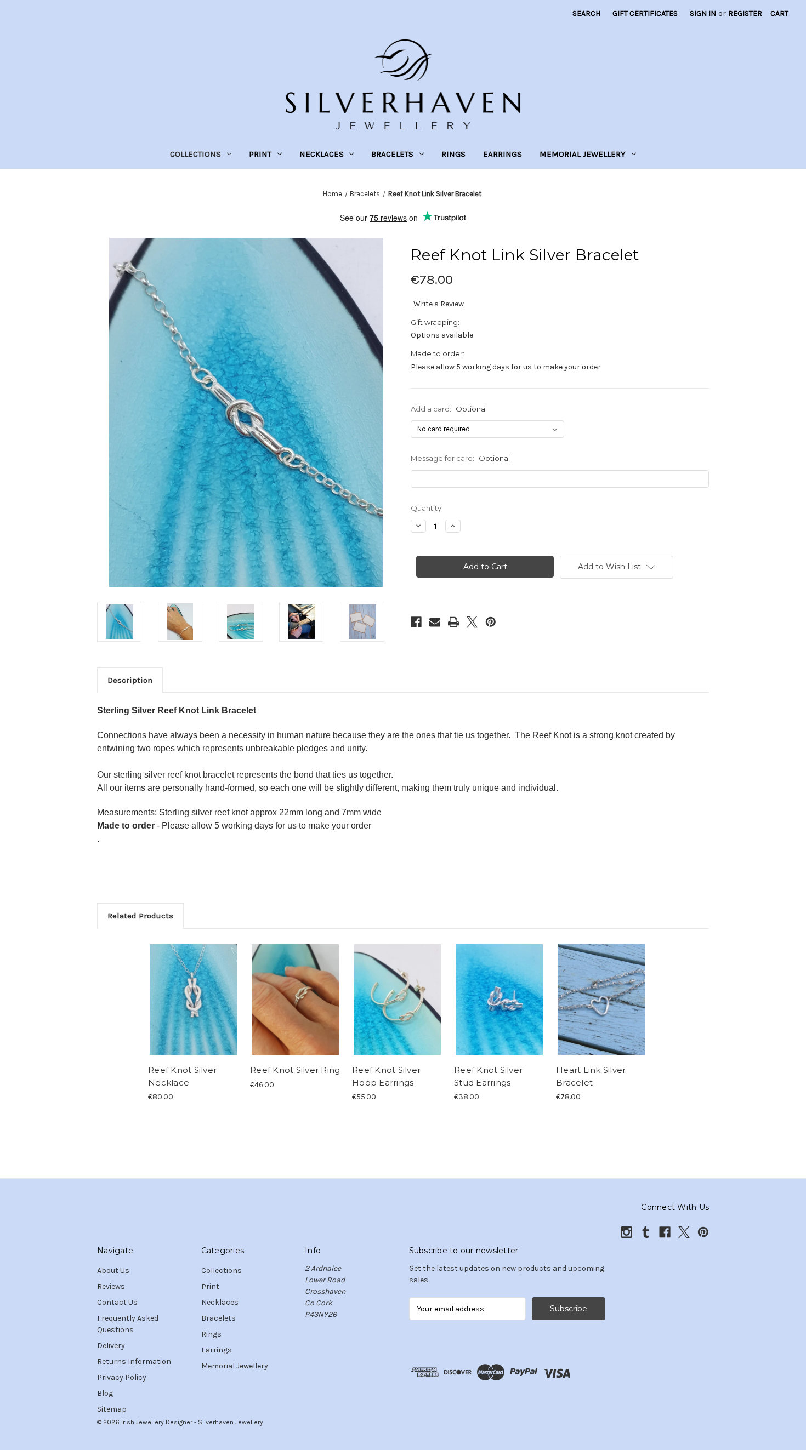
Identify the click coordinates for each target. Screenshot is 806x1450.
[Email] (434, 622)
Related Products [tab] (140, 916)
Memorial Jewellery (583, 154)
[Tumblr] (645, 1232)
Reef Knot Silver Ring (295, 1070)
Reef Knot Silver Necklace (182, 1076)
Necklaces (321, 154)
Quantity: (427, 508)
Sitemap (112, 1409)
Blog (105, 1393)
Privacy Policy (121, 1377)
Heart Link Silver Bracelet (591, 1076)
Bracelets (392, 154)
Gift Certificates (645, 13)
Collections (195, 154)
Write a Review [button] (438, 304)
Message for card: (460, 458)
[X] (472, 622)
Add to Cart (397, 1008)
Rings (453, 154)
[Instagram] (626, 1232)
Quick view (184, 989)
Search (586, 13)
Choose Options (193, 1008)
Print (260, 154)
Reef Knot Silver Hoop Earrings (386, 1076)
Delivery (111, 1345)
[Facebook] (416, 622)
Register (745, 13)
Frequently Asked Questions (127, 1324)
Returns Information (134, 1361)
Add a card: (449, 408)
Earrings (502, 154)
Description (129, 680)
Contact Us (117, 1302)
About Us (113, 1270)
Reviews (111, 1286)
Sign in (703, 13)
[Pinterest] (490, 622)
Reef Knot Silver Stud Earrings (488, 1076)
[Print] (453, 622)
